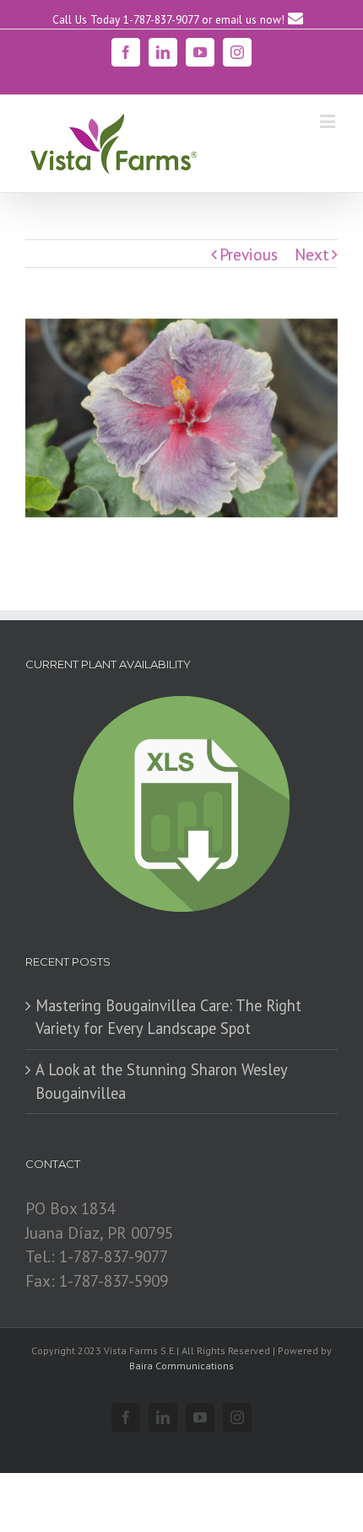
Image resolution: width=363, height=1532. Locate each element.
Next (312, 254)
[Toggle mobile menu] (329, 121)
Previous (248, 254)
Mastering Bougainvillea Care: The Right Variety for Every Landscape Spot (168, 1017)
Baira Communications (181, 1365)
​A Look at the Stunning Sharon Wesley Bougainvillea (161, 1081)
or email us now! (245, 19)
